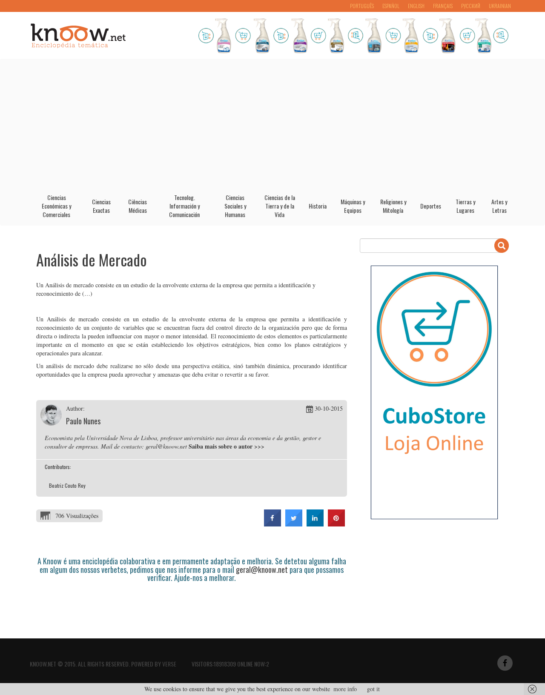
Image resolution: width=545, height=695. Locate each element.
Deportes (430, 205)
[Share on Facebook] (272, 524)
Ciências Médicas (137, 206)
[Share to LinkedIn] (315, 524)
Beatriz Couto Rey (67, 485)
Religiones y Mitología (393, 206)
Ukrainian (500, 5)
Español (390, 5)
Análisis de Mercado (91, 259)
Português (362, 5)
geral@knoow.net (262, 569)
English (416, 5)
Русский (470, 5)
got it (373, 689)
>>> (259, 446)
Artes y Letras (499, 206)
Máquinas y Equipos (353, 206)
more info (345, 689)
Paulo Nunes (83, 420)
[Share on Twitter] (293, 524)
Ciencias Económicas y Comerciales (56, 206)
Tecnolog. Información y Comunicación (184, 206)
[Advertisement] (272, 123)
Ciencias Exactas (101, 206)
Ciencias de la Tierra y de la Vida (279, 206)
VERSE (169, 663)
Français (443, 5)
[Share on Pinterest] (336, 524)
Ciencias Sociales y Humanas (235, 206)
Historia (318, 205)
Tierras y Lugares (465, 206)
